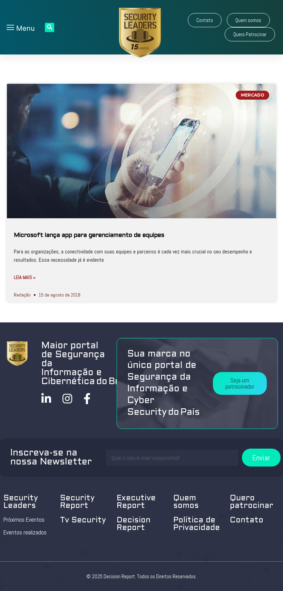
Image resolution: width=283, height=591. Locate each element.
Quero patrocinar (251, 502)
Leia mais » (25, 277)
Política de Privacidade (196, 524)
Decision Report (133, 524)
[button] (205, 20)
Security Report (77, 502)
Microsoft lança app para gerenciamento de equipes (89, 235)
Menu (24, 28)
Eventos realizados (25, 532)
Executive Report (136, 502)
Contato (246, 520)
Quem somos (186, 502)
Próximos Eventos (24, 519)
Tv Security (83, 520)
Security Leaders (20, 502)
